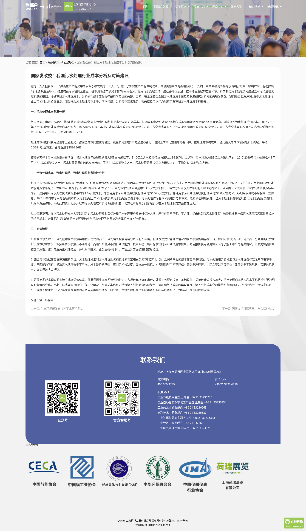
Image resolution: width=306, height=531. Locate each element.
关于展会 (181, 7)
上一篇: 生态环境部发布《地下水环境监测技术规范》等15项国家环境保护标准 (57, 309)
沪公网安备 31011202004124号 (153, 525)
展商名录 (236, 7)
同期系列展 (161, 7)
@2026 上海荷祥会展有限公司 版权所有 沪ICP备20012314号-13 (153, 520)
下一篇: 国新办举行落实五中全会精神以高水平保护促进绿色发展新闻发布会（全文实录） (248, 309)
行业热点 (68, 62)
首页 (144, 7)
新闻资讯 (54, 62)
